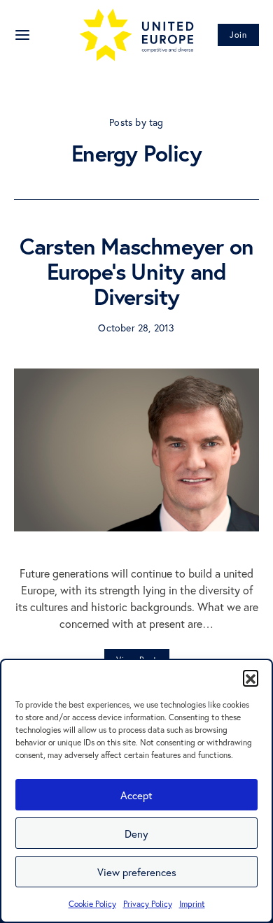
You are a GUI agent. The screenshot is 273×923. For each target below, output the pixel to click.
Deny (136, 833)
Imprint (192, 904)
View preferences (136, 872)
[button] (251, 678)
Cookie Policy (92, 904)
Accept (136, 795)
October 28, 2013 (136, 327)
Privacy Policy (147, 904)
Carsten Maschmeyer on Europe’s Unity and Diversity (136, 271)
